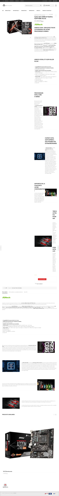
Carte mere (4, 470)
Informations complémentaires (16, 292)
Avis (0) (25, 292)
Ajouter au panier (42, 279)
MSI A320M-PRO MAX (7, 471)
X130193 (14, 493)
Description (4, 292)
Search (41, 5)
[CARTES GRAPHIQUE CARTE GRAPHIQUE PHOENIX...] (1, 248)
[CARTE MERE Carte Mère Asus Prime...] (58, 248)
